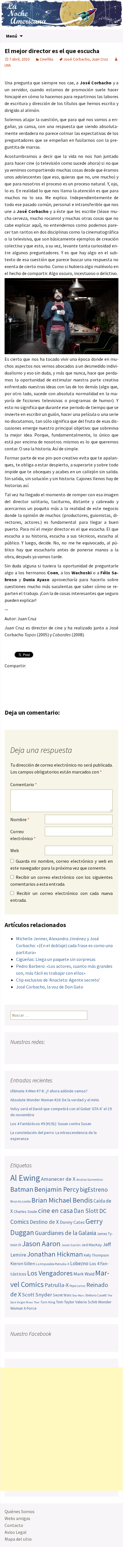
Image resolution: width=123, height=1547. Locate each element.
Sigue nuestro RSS (70, 1053)
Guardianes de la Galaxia (65, 1233)
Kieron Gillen (22, 1263)
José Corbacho (77, 59)
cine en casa (55, 1210)
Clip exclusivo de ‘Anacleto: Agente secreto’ (58, 980)
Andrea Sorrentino (89, 1180)
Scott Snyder (37, 1294)
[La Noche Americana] (61, 15)
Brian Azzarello (20, 1201)
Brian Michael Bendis (62, 1200)
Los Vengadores (50, 1273)
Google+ (33, 675)
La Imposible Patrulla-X (52, 1264)
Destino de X (44, 1221)
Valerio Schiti (86, 1301)
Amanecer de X (58, 1179)
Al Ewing (25, 1177)
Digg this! (111, 675)
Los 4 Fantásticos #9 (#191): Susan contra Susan (50, 1123)
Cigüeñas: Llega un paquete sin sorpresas (56, 959)
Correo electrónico (23, 835)
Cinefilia (46, 59)
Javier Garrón (71, 1245)
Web (14, 850)
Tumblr (55, 675)
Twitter (22, 675)
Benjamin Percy (56, 1189)
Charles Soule (25, 1211)
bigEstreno (94, 1189)
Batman (21, 1189)
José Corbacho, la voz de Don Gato (49, 987)
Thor (36, 1302)
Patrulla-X (57, 1284)
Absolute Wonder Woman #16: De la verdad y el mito (54, 1099)
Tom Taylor (65, 1301)
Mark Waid (84, 1274)
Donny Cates (72, 1222)
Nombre (19, 819)
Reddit (89, 675)
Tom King (47, 1302)
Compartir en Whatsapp (22, 686)
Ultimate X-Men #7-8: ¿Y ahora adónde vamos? (49, 1091)
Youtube (37, 1053)
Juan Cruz (100, 59)
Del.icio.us (11, 686)
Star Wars (78, 1295)
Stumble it (100, 675)
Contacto (14, 1525)
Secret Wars (62, 1295)
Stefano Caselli (96, 1295)
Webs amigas (17, 1518)
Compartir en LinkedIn (78, 675)
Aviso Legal (16, 1532)
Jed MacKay (92, 1244)
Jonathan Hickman (55, 1254)
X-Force (30, 1308)
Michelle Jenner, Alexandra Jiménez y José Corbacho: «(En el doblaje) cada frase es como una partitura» (64, 945)
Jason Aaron (41, 1243)
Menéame (66, 675)
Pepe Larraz (78, 1286)
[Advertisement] (61, 1429)
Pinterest (44, 675)
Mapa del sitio (18, 1539)
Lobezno (79, 1263)
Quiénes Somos (20, 1511)
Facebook (11, 675)
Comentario (23, 784)
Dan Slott (86, 1211)
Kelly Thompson (96, 1255)
